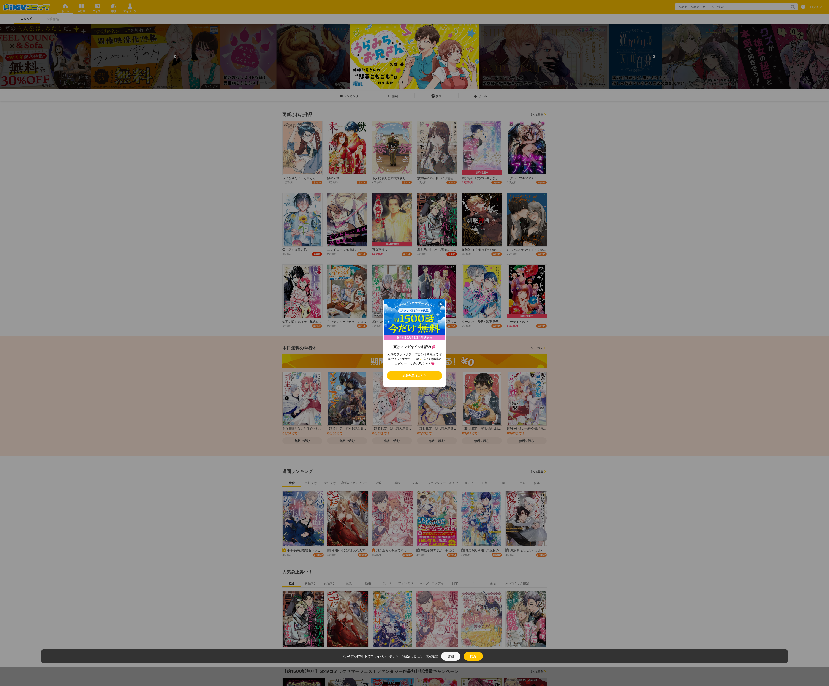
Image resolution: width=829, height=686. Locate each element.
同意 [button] (473, 656)
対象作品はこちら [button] (414, 375)
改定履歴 (432, 656)
